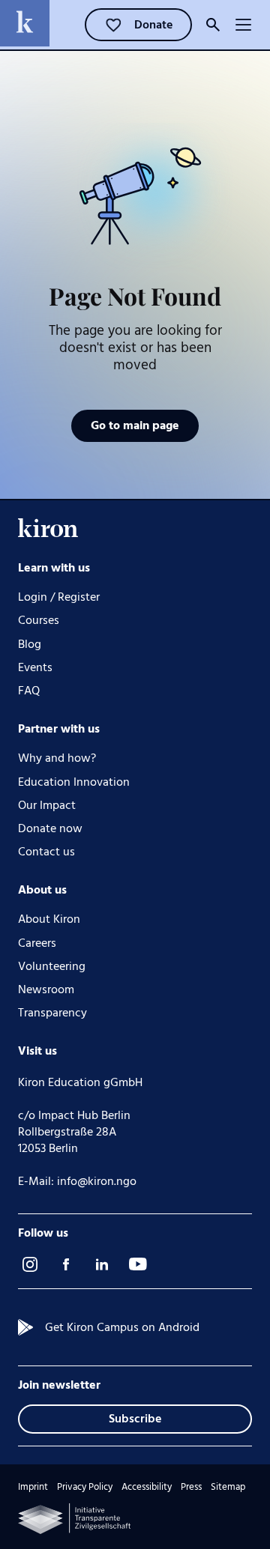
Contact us (46, 852)
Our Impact (47, 805)
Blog (29, 644)
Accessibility (147, 1487)
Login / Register (59, 597)
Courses (38, 620)
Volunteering (52, 967)
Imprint (33, 1487)
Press (191, 1487)
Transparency (52, 1013)
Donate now (50, 829)
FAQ (29, 691)
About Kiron (49, 919)
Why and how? (57, 758)
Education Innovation (74, 782)
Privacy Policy (84, 1487)
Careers (37, 943)
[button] (243, 25)
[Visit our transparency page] (74, 1518)
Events (35, 668)
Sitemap (228, 1487)
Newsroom (46, 990)
